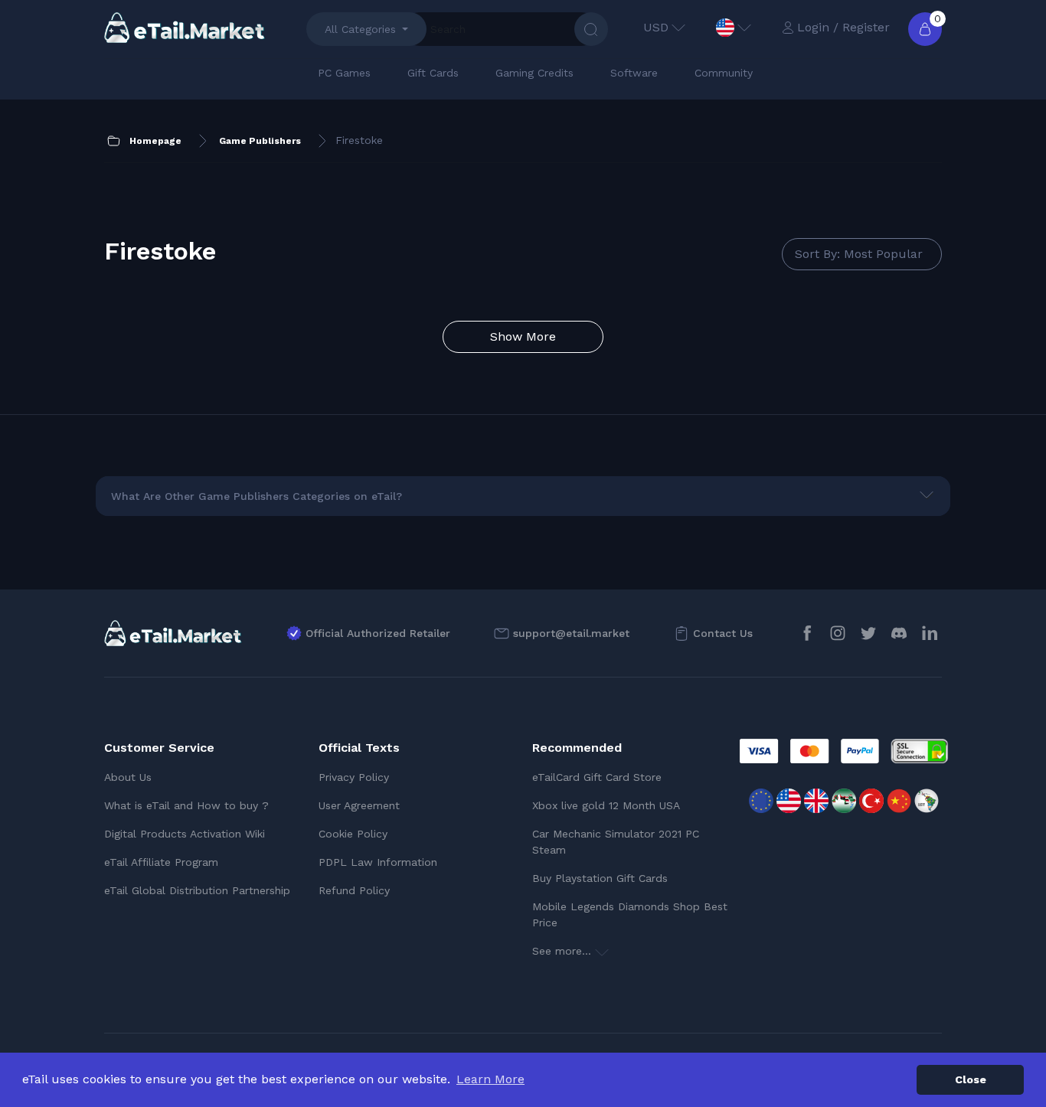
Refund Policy (354, 890)
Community (724, 73)
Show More (523, 336)
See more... (563, 951)
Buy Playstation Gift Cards (600, 878)
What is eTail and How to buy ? (186, 805)
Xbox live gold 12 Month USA (606, 805)
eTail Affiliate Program (161, 862)
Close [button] (970, 1079)
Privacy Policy (354, 777)
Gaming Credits (534, 73)
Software (634, 73)
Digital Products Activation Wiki (184, 834)
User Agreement (359, 805)
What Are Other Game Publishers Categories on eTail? (256, 496)
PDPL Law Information (378, 862)
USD (655, 27)
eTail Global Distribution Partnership (197, 890)
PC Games (344, 73)
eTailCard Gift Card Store (597, 777)
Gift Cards (433, 73)
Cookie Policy (353, 834)
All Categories (360, 29)
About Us (128, 777)
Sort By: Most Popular (859, 254)
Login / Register (843, 27)
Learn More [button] (490, 1079)
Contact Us (723, 633)
